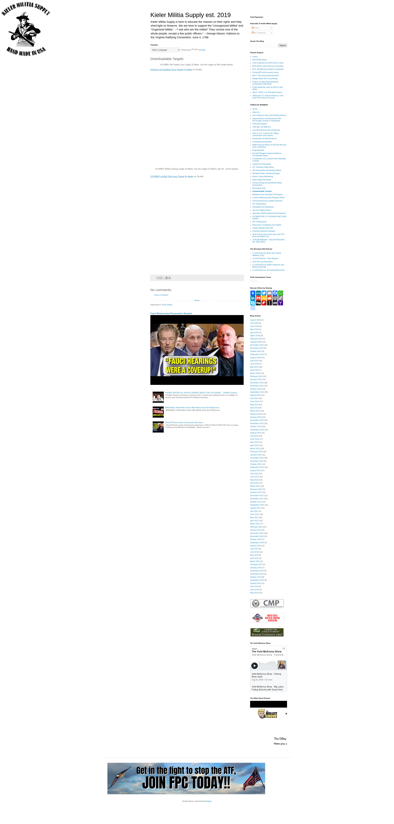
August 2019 (255, 583)
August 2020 (255, 546)
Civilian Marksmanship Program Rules (268, 198)
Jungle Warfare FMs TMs (262, 228)
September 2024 (257, 392)
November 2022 (257, 461)
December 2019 (257, 571)
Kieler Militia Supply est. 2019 (190, 15)
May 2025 (254, 367)
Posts (256, 28)
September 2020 (257, 543)
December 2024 (257, 383)
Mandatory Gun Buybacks (263, 207)
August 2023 (255, 433)
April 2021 (254, 521)
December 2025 (257, 345)
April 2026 (254, 333)
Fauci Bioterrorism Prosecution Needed (171, 313)
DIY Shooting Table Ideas (263, 167)
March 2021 (255, 524)
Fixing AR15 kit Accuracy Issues (265, 72)
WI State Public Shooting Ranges (266, 173)
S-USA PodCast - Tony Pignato (265, 258)
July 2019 (254, 586)
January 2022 (256, 492)
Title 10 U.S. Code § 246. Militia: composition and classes (265, 134)
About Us (256, 112)
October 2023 (255, 426)
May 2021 (254, 517)
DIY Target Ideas (259, 204)
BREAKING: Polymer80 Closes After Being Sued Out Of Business (192, 408)
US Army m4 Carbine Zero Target (166, 69)
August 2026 (255, 320)
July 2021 (254, 511)
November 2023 (257, 423)
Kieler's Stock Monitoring (262, 176)
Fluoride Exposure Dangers (263, 231)
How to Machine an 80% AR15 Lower (268, 63)
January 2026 (256, 342)
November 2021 (257, 499)
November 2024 (257, 386)
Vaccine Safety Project (261, 210)
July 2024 (254, 398)
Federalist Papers (259, 124)
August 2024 (255, 395)
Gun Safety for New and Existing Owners (269, 115)
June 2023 (254, 439)
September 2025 (257, 354)
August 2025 (255, 358)
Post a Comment (161, 295)
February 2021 (256, 527)
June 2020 (254, 552)
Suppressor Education (261, 164)
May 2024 (254, 405)
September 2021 (257, 505)
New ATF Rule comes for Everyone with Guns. (184, 422)
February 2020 (256, 564)
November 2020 (257, 536)
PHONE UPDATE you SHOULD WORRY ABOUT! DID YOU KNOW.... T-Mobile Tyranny (201, 393)
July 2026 (254, 323)
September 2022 (257, 467)
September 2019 (257, 580)
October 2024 (255, 389)
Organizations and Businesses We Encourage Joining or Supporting (266, 119)
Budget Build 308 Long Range (265, 78)
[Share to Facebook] (166, 277)
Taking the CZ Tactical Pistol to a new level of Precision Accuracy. (267, 97)
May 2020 (254, 555)
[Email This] (157, 277)
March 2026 (255, 336)
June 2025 (254, 364)
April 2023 (254, 445)
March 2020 (255, 561)
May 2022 (254, 480)
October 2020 (255, 539)
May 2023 (254, 442)
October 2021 (255, 502)
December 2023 (257, 420)
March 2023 (255, 448)
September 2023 (257, 430)
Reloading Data (259, 188)
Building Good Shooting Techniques (267, 194)
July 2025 (254, 361)
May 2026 (254, 329)
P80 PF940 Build (259, 60)
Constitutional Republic (262, 142)
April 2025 (254, 370)
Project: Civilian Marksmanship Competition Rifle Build (265, 83)
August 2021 (255, 508)
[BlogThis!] (160, 277)
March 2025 (255, 373)
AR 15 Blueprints (259, 222)
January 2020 (256, 568)
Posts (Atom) (167, 305)
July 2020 (254, 549)
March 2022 (255, 486)
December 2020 (257, 533)
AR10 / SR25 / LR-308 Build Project (267, 92)
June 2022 (254, 477)
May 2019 (254, 593)
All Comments (260, 33)
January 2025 (256, 379)
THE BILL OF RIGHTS (261, 127)
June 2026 (254, 326)
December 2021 (257, 495)
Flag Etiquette (258, 150)
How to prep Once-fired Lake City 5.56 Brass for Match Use (268, 235)
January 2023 (256, 455)
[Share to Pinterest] (169, 277)
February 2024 (256, 414)
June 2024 (254, 401)
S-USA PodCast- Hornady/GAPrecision (268, 270)
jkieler (189, 69)
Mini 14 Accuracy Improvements (265, 75)
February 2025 (256, 376)
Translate (202, 50)
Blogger (208, 801)
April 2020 (254, 558)
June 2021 (254, 514)
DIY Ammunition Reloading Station (266, 170)
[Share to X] (163, 277)
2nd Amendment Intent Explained (266, 130)
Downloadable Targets (262, 191)
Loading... (254, 281)
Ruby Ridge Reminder (261, 180)
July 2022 (254, 474)
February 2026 (256, 339)
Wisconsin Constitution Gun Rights (266, 225)
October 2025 (255, 351)
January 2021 (256, 530)
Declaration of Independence (264, 138)
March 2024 (255, 411)
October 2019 (255, 577)
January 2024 (256, 417)
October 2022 (255, 464)
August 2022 (255, 470)
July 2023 (254, 436)
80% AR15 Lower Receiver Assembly (267, 66)
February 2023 (256, 452)
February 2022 (256, 489)
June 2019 (254, 590)
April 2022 (254, 483)
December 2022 (257, 458)
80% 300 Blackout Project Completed (268, 69)
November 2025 (257, 348)
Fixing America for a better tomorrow (267, 201)
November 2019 (257, 574)
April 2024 (254, 408)
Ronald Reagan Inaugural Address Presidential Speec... (266, 154)
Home (197, 300)
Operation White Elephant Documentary (269, 213)
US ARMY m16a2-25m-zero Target (167, 176)
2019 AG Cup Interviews (262, 262)
